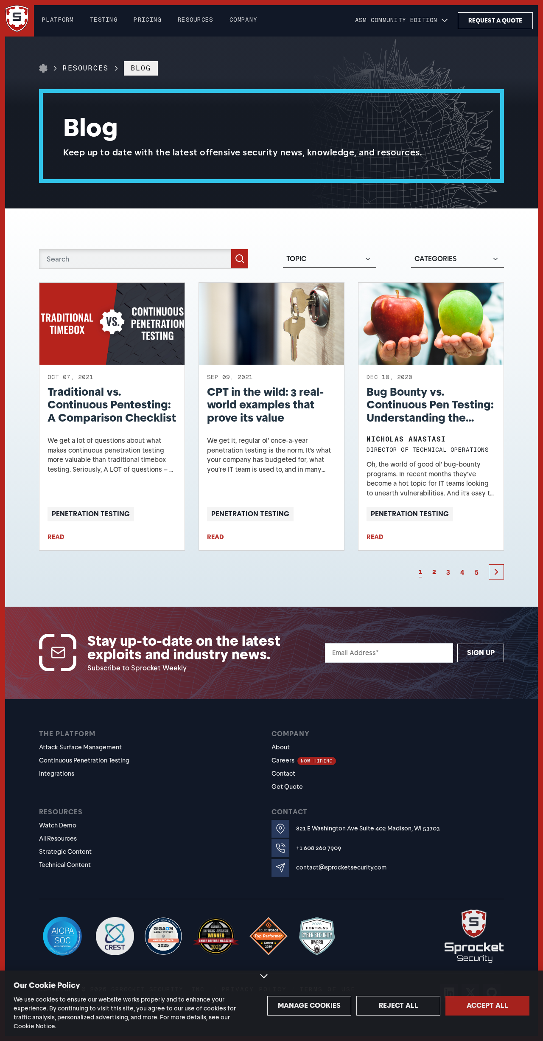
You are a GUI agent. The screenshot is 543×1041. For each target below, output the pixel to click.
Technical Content (65, 864)
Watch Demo (57, 825)
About (281, 747)
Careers (302, 760)
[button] (402, 21)
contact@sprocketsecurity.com (341, 867)
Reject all (398, 1005)
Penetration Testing (91, 514)
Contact (283, 773)
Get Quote (287, 786)
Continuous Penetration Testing (84, 760)
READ (56, 537)
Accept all (487, 1005)
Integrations (56, 773)
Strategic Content (65, 851)
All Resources (58, 838)
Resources (86, 68)
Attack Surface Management (80, 747)
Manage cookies (309, 1005)
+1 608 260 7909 (318, 848)
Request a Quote (495, 20)
